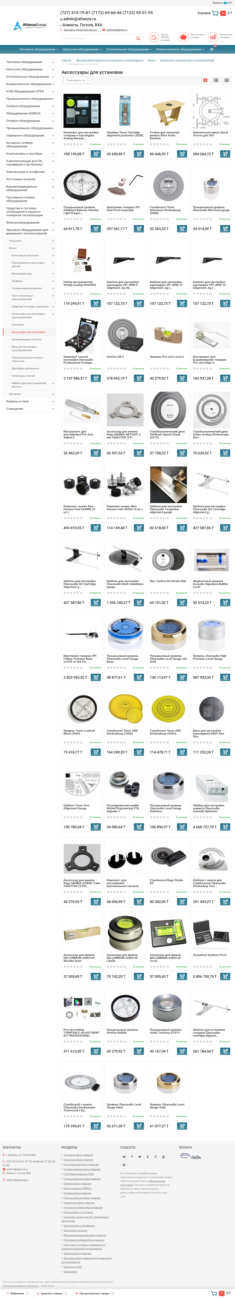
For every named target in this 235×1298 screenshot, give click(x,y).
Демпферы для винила (25, 368)
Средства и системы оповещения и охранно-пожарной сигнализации (24, 211)
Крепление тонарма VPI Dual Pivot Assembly (123, 208)
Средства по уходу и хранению (30, 306)
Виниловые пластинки (25, 255)
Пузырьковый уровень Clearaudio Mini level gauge (211, 208)
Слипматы (18, 324)
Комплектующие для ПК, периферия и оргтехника (24, 162)
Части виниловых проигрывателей (22, 297)
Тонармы (17, 280)
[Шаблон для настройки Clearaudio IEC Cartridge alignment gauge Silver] (211, 484)
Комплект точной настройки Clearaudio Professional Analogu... (79, 359)
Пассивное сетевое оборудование (20, 199)
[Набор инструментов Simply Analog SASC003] (82, 260)
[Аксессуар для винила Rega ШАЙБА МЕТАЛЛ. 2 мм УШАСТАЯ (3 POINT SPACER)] (125, 410)
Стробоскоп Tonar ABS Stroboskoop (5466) (122, 732)
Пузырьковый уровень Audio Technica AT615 (166, 1031)
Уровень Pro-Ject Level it (167, 356)
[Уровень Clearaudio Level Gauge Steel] (125, 1083)
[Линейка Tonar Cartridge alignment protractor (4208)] (125, 110)
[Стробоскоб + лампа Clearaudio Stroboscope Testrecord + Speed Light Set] (82, 1083)
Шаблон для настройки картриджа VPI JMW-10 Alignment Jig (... (209, 285)
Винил (13, 248)
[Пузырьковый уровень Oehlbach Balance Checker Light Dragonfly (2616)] (82, 185)
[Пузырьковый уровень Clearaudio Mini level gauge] (211, 185)
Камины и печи (17, 401)
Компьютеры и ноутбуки (24, 153)
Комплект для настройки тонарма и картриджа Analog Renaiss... (81, 135)
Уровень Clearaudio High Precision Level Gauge (209, 657)
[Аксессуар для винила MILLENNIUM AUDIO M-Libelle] (125, 933)
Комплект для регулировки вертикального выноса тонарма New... (123, 884)
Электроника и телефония (25, 172)
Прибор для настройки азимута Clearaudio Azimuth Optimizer (208, 808)
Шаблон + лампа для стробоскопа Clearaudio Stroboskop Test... (209, 883)
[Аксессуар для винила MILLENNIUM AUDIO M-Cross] (168, 933)
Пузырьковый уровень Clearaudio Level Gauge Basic (122, 658)
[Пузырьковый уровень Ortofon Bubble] (125, 1008)
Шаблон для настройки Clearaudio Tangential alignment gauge (166, 509)
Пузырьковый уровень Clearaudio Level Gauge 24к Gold (168, 658)
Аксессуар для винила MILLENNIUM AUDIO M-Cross (165, 958)
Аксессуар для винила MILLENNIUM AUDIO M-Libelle (122, 958)
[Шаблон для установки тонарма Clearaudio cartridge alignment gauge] (211, 1008)
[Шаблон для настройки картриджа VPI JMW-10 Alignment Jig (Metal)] (211, 260)
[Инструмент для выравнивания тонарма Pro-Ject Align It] (211, 335)
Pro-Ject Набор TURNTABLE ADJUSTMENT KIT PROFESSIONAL (82, 1032)
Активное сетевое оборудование (19, 144)
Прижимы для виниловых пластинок (27, 359)
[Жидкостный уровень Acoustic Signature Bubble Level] (211, 559)
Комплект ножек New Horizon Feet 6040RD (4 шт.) (79, 509)
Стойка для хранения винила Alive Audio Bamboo (164, 135)
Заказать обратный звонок (80, 29)
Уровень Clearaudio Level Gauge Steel (124, 1106)
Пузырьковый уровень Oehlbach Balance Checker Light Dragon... (81, 210)
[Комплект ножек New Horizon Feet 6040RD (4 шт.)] (82, 484)
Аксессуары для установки (28, 332)
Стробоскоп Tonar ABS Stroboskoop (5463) (165, 732)
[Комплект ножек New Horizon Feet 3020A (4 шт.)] (125, 484)
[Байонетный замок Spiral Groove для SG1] (211, 110)
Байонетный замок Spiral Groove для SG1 (210, 134)
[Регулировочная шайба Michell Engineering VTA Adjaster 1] (125, 783)
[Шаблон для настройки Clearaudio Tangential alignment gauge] (168, 484)
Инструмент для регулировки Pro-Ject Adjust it (78, 434)
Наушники (15, 240)
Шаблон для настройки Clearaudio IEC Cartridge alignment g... (209, 509)
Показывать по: (75, 80)
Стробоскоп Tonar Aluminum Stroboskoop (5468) (165, 210)
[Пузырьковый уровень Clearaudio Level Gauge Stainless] (168, 783)
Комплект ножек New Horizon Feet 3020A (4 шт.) (125, 508)
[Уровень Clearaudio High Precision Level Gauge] (211, 634)
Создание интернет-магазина (20, 1285)
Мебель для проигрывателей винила (29, 385)
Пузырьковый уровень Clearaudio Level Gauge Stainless (166, 808)
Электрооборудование (23, 222)
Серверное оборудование (25, 135)
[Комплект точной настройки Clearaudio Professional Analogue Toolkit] (82, 335)
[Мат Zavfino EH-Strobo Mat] (168, 559)
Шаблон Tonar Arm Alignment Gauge (76, 807)
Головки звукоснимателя (27, 288)
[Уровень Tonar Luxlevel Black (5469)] (82, 709)
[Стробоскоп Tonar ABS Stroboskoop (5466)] (125, 709)
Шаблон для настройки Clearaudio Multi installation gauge (125, 584)
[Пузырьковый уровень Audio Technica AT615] (168, 1008)
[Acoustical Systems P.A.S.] (211, 933)
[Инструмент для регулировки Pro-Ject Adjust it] (82, 410)
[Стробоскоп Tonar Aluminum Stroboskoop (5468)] (168, 185)
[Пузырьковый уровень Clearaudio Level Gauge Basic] (125, 634)
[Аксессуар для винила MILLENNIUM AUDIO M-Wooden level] (82, 933)
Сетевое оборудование (23, 106)
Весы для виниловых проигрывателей (24, 348)
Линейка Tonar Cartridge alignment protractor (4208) (125, 134)
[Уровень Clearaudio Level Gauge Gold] (168, 1083)
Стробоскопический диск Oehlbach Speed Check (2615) (167, 434)
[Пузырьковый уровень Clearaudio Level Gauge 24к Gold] (168, 634)
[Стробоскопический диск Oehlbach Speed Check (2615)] (168, 410)
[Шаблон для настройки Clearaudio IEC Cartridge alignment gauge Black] (82, 559)
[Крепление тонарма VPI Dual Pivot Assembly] (125, 185)
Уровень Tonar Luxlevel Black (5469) (79, 732)
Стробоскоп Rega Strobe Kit (166, 881)
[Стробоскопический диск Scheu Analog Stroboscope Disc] (211, 410)
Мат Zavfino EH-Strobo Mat (168, 581)
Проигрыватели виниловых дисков (28, 264)
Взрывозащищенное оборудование (21, 188)
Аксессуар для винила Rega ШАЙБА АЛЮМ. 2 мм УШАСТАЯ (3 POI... (82, 883)
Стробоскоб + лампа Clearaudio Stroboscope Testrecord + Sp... (79, 1107)
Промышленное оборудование (29, 98)
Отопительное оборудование (127, 49)
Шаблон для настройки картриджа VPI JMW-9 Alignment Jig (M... (123, 285)
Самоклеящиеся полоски (27, 339)
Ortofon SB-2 (115, 356)
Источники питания (20, 179)
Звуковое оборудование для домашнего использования (27, 231)
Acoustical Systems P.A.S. (210, 955)
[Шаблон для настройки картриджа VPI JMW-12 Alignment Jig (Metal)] (168, 260)
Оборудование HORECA (23, 113)
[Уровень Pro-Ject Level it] (168, 335)
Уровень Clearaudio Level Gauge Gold (167, 1106)
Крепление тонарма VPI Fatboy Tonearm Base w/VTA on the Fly (80, 658)
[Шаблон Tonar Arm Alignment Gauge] (82, 783)
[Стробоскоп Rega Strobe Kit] (168, 858)
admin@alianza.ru (116, 29)
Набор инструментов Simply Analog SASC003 (80, 283)
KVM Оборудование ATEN (25, 91)
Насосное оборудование (81, 49)
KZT (222, 2)
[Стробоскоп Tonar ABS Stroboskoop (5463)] (168, 709)
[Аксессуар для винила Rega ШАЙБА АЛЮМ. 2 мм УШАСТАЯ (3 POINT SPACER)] (82, 858)
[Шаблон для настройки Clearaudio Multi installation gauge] (125, 559)
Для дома (15, 393)
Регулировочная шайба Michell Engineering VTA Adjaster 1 (123, 808)
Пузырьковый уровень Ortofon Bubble (122, 1031)
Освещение (14, 408)
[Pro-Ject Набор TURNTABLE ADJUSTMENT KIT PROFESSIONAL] (82, 1008)
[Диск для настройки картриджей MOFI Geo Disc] (211, 709)
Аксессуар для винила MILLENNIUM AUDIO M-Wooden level (79, 958)
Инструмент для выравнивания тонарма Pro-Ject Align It (209, 359)
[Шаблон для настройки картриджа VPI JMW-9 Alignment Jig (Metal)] (125, 260)
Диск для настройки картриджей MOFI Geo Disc (208, 733)
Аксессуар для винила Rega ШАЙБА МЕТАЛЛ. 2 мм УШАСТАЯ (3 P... (124, 434)
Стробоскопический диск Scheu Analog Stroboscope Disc (211, 434)
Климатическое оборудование (178, 49)
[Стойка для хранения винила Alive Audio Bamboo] (168, 110)
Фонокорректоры (22, 273)
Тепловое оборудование (37, 49)
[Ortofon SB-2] (125, 335)
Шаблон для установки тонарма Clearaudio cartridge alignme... (209, 1032)
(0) (81, 144)
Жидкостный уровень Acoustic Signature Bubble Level (210, 584)
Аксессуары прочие (23, 375)
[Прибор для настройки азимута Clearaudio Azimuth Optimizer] (211, 783)
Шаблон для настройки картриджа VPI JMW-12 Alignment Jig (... (166, 285)
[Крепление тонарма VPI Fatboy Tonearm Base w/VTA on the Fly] (82, 634)
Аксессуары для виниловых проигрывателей (28, 315)
